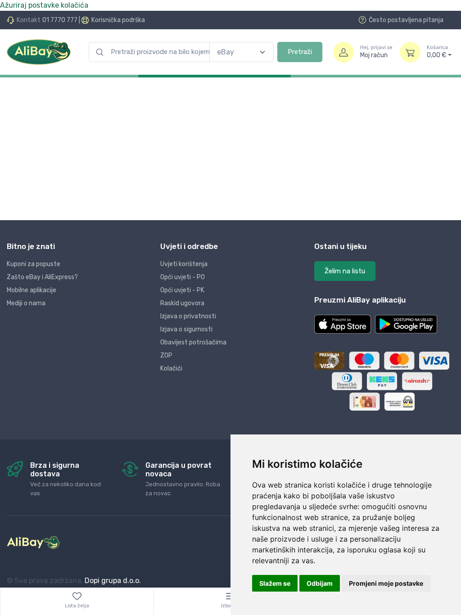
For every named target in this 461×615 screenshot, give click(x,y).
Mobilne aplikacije (31, 290)
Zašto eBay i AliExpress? (42, 277)
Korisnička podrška (118, 20)
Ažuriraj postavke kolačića (44, 5)
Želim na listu (345, 271)
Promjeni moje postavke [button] (386, 583)
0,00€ (437, 52)
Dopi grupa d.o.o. (113, 580)
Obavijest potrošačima (193, 342)
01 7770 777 (59, 20)
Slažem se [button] (274, 583)
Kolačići (171, 368)
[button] (342, 324)
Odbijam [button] (320, 583)
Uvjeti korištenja (184, 264)
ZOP (166, 355)
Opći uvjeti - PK (182, 290)
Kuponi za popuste (33, 264)
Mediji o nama (26, 303)
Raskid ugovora (182, 303)
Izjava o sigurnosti (186, 329)
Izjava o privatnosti (188, 316)
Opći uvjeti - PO (182, 277)
